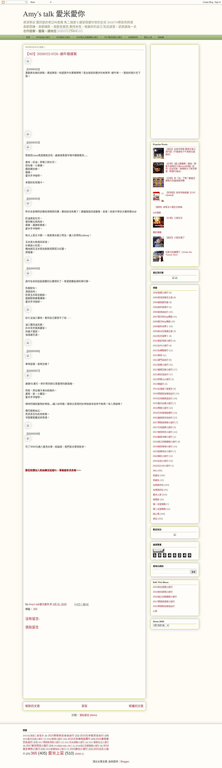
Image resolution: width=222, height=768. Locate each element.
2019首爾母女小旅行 (163, 451)
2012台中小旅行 (160, 345)
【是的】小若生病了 (175, 237)
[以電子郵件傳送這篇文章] (75, 604)
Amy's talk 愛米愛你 (54, 13)
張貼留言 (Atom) (88, 715)
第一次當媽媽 (159, 504)
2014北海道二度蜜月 (163, 389)
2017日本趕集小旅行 (163, 427)
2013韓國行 (158, 384)
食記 (155, 518)
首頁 (28, 37)
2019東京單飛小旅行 (163, 446)
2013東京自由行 (160, 374)
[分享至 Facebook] (84, 604)
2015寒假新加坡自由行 (164, 393)
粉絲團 (161, 37)
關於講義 (157, 232)
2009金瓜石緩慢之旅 (163, 331)
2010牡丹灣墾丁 (160, 336)
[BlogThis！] (78, 604)
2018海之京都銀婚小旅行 (87, 37)
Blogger (125, 761)
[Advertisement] (50, 106)
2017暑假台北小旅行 (99, 742)
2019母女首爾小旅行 (163, 587)
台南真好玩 (158, 490)
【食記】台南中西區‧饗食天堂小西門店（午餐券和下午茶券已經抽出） (181, 151)
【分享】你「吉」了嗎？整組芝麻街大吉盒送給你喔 (180, 179)
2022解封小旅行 (63, 37)
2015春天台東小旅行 (163, 403)
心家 (155, 611)
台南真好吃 (133, 37)
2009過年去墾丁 (160, 326)
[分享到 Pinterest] (87, 604)
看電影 (156, 499)
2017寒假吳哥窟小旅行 (164, 422)
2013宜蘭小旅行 (160, 365)
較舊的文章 (136, 706)
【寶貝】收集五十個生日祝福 (168, 207)
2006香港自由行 (160, 312)
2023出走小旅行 (43, 37)
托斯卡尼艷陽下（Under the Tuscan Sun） (179, 253)
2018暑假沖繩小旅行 (163, 437)
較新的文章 (32, 706)
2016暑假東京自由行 (163, 417)
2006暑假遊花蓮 (160, 302)
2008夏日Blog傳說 (162, 321)
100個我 (157, 212)
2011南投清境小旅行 (162, 340)
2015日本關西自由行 (163, 398)
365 (35, 609)
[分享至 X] (81, 604)
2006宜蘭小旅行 (160, 292)
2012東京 (157, 355)
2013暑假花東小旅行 (163, 369)
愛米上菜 (148, 37)
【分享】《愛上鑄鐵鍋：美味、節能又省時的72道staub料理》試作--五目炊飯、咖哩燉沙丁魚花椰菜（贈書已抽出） (181, 167)
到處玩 (156, 480)
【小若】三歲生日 (174, 218)
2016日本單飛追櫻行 (163, 413)
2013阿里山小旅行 (162, 379)
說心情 (156, 514)
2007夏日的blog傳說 (162, 316)
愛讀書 (78, 754)
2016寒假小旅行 (160, 408)
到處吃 (156, 475)
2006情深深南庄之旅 (163, 297)
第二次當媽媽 (159, 509)
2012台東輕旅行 (160, 350)
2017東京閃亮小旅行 (113, 37)
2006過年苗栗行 (160, 307)
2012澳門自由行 (160, 360)
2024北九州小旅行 (162, 466)
